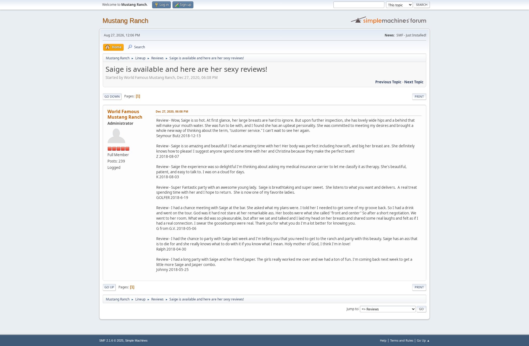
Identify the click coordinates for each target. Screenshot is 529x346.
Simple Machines (136, 340)
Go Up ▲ (423, 340)
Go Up (109, 287)
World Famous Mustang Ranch (124, 114)
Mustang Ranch (125, 20)
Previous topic (388, 81)
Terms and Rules (401, 340)
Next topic (413, 81)
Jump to (352, 308)
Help (383, 340)
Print (419, 96)
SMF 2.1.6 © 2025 (111, 340)
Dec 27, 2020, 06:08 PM (172, 111)
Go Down (112, 96)
